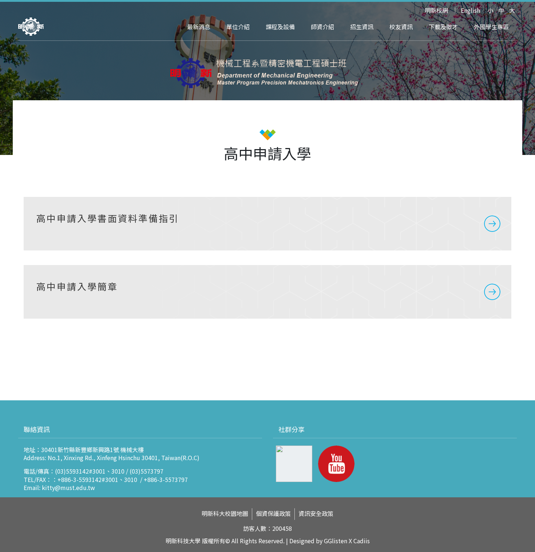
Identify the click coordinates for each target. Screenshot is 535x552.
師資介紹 (322, 26)
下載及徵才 (443, 26)
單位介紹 (238, 26)
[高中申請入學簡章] (267, 292)
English (470, 10)
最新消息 (198, 26)
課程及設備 (280, 26)
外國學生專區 (491, 26)
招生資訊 (361, 26)
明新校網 (436, 10)
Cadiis (361, 540)
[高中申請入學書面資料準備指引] (267, 223)
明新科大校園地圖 (225, 513)
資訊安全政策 (315, 513)
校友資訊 (401, 26)
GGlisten (335, 540)
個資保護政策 (273, 513)
